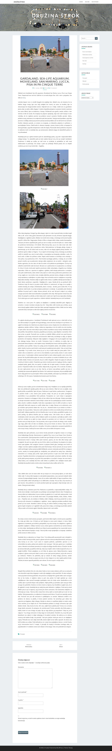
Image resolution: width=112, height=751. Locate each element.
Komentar (21, 667)
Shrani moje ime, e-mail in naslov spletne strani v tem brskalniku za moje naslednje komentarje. (41, 719)
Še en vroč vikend (87, 51)
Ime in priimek (22, 692)
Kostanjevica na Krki (88, 57)
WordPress (60, 747)
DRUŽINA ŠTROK (19, 2)
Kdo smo (87, 2)
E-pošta (20, 700)
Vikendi (84, 81)
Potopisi (22, 634)
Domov (81, 2)
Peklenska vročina (87, 54)
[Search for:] (89, 38)
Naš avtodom (95, 2)
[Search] (96, 38)
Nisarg (71, 747)
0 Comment (53, 88)
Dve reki (85, 60)
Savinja (84, 64)
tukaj (24, 98)
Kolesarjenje (86, 84)
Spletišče (20, 708)
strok (46, 88)
